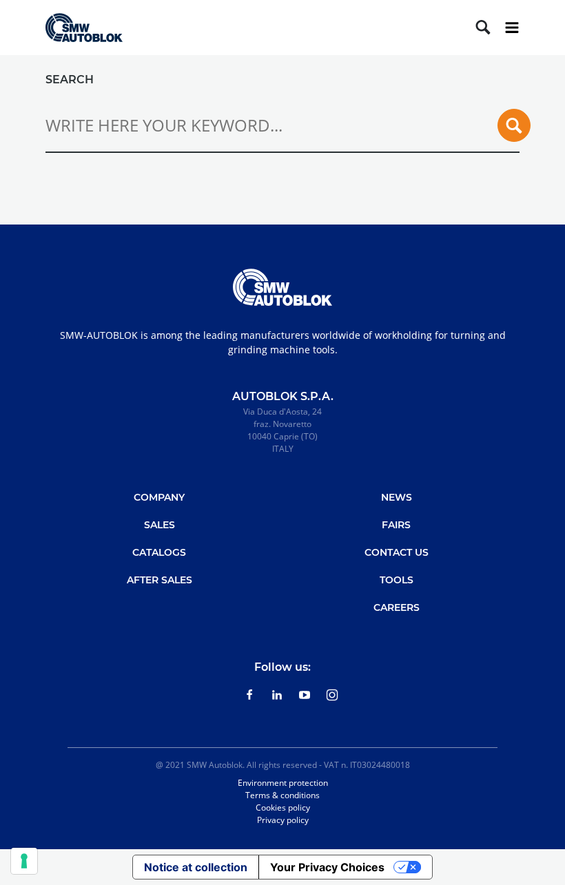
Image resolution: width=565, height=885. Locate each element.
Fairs (396, 525)
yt (304, 694)
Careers (396, 607)
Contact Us (396, 552)
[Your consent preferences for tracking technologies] (24, 861)
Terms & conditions (282, 795)
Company (159, 497)
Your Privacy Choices (327, 867)
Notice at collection (195, 867)
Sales (159, 525)
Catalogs (159, 552)
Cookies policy (283, 807)
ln (277, 694)
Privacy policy (283, 820)
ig (332, 694)
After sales (159, 580)
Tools (396, 580)
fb (250, 694)
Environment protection (283, 783)
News (396, 497)
